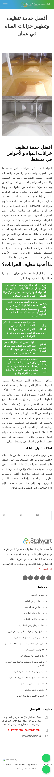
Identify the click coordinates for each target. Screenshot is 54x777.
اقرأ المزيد (47, 569)
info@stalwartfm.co (31, 736)
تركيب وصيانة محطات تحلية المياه (28, 671)
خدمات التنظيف (37, 595)
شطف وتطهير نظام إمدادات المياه (28, 637)
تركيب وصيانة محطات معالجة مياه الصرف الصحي (24, 664)
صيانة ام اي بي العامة (34, 601)
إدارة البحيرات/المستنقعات (32, 656)
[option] (44, 514)
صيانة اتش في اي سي (34, 607)
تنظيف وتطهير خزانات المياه (31, 625)
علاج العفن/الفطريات (34, 650)
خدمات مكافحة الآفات (34, 619)
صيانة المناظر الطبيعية (34, 613)
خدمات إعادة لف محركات (32, 683)
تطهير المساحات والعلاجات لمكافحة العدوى (24, 643)
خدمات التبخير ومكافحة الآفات (30, 696)
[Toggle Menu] (5, 4)
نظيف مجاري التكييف (34, 690)
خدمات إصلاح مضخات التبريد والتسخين (26, 677)
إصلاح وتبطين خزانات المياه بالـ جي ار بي (25, 631)
